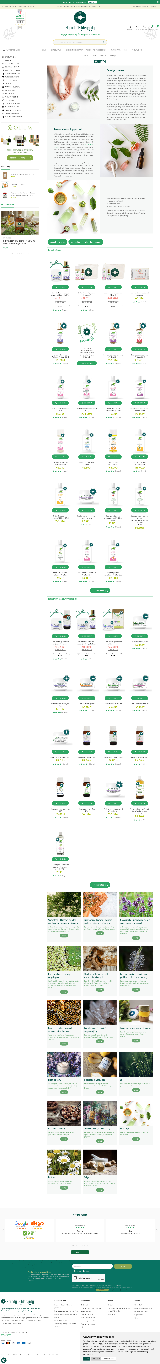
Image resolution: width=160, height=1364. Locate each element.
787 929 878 (6, 1335)
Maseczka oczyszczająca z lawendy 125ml (139, 409)
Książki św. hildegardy (12, 103)
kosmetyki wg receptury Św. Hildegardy (86, 242)
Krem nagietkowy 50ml (87, 704)
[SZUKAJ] (103, 42)
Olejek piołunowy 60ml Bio (113, 757)
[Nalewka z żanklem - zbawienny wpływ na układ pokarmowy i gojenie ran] (20, 223)
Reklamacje (111, 1314)
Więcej (5, 247)
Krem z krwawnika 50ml (113, 704)
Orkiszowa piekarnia (12, 67)
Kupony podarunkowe (12, 113)
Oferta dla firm (139, 1305)
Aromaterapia (9, 93)
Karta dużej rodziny (60, 1320)
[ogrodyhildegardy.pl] (20, 19)
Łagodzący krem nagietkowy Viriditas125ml (113, 574)
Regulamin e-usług (87, 1314)
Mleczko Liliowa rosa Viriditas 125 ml (60, 463)
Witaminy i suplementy (12, 87)
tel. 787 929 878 (6, 6)
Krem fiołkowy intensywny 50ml (60, 705)
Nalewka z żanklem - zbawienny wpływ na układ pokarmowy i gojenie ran (19, 242)
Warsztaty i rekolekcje (13, 110)
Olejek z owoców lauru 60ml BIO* (60, 810)
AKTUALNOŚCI (137, 50)
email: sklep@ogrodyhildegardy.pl (23, 6)
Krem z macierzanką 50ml (140, 704)
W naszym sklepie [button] (13, 50)
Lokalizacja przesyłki (88, 1321)
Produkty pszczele (11, 97)
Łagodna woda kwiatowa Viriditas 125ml (87, 574)
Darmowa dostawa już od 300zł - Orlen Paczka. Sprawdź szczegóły (78, 6)
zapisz (79, 1271)
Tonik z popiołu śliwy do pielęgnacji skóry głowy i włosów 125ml (60, 867)
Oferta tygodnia (10, 57)
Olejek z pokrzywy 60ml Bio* (86, 810)
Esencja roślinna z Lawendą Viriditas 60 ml (113, 356)
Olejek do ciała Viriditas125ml (113, 463)
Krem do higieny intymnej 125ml (60, 409)
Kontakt (110, 1305)
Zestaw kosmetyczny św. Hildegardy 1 (87, 294)
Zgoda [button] (86, 1359)
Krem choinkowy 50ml (140, 642)
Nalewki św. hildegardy (13, 74)
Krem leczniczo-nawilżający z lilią (87, 409)
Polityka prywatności (141, 1311)
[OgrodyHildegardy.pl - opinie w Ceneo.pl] (29, 1235)
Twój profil (84, 1305)
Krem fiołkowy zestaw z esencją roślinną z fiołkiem (60, 294)
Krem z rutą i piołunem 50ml (60, 757)
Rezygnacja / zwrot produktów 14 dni (66, 1311)
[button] (129, 27)
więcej (78, 1252)
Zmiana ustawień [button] (109, 1359)
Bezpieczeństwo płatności (143, 1308)
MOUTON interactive (58, 1355)
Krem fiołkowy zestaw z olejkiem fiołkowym (60, 643)
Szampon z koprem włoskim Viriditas (60, 574)
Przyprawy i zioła (11, 80)
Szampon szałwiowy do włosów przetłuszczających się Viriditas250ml (139, 520)
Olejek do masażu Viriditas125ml (140, 463)
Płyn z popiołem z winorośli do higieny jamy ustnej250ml (140, 811)
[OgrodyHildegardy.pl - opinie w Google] (21, 1225)
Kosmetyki (8, 83)
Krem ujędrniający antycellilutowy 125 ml (113, 409)
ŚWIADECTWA (115, 50)
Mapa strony (138, 1315)
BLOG (125, 50)
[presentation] (3, 1230)
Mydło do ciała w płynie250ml (87, 463)
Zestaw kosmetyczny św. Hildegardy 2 (113, 294)
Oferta (136, 1318)
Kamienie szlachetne (12, 77)
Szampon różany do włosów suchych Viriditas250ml (113, 518)
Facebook (145, 6)
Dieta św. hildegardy (12, 64)
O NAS (44, 50)
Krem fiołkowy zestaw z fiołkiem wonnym (113, 643)
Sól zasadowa (10, 90)
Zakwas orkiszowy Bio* (18, 184)
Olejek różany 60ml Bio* (139, 757)
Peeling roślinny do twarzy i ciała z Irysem (86, 517)
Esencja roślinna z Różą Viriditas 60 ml (139, 356)
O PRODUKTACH (56, 50)
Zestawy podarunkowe (13, 107)
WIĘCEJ (91, 2)
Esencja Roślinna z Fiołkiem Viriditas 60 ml (60, 356)
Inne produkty (10, 100)
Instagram (153, 6)
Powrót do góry (102, 590)
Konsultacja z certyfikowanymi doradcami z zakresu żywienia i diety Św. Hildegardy (86, 352)
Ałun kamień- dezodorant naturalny (140, 294)
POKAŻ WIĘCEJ (102, 1289)
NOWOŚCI (8, 60)
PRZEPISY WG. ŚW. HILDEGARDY (96, 50)
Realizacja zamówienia (88, 1317)
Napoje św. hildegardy (12, 70)
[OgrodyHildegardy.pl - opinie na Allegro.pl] (38, 1225)
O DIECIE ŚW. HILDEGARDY (74, 50)
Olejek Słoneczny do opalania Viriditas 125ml (60, 517)
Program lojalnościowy (13, 117)
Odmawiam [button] (96, 1359)
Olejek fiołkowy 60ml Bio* (87, 757)
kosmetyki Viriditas (57, 242)
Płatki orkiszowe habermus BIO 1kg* (22, 174)
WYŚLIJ (122, 1266)
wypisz (88, 1271)
